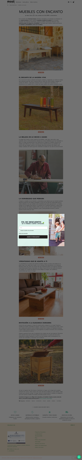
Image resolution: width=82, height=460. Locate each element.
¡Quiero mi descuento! (33, 237)
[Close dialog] (63, 215)
